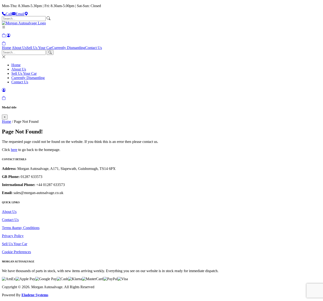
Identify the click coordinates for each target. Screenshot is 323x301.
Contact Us (93, 48)
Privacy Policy (13, 236)
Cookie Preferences (16, 252)
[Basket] (4, 43)
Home (6, 48)
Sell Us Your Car (39, 48)
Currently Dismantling (68, 48)
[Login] (8, 35)
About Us (19, 48)
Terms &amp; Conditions (20, 228)
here (14, 150)
